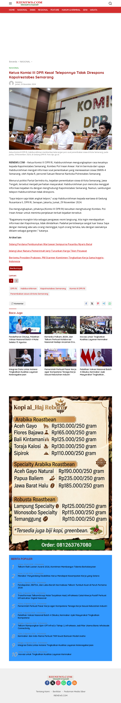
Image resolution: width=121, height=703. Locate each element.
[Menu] (11, 3)
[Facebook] (47, 683)
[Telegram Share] (104, 303)
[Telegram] (69, 683)
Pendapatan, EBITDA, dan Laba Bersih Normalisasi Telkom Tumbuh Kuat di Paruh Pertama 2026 (62, 586)
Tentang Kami (43, 691)
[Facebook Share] (86, 303)
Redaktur (18, 82)
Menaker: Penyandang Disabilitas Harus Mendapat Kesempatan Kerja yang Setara (58, 576)
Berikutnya (15, 268)
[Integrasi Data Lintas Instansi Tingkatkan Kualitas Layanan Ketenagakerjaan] (25, 358)
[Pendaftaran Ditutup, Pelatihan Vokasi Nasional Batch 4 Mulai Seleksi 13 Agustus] (25, 325)
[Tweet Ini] (92, 303)
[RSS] (74, 683)
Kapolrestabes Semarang (53, 288)
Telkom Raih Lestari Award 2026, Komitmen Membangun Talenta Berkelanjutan (57, 566)
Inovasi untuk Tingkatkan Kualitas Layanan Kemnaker (94, 338)
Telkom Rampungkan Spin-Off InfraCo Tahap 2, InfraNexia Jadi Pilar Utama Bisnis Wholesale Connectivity (63, 627)
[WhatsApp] (63, 683)
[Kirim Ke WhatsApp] (110, 303)
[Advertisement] (60, 35)
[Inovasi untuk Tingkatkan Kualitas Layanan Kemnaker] (96, 325)
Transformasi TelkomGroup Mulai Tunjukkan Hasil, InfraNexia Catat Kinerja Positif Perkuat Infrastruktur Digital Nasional (62, 596)
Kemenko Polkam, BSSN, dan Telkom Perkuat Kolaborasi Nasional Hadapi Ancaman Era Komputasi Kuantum (60, 339)
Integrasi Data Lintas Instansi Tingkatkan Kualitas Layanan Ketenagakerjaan (23, 372)
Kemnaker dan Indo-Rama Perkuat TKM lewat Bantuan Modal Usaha (51, 636)
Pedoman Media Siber (75, 691)
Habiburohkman (29, 288)
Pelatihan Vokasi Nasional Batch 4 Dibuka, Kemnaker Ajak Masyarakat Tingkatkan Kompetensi (96, 372)
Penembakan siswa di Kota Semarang (29, 293)
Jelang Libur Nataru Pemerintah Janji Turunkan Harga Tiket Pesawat (48, 250)
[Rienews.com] (29, 3)
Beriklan (57, 691)
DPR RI (13, 288)
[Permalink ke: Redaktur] (11, 83)
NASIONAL (14, 68)
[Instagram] (58, 683)
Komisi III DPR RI (77, 288)
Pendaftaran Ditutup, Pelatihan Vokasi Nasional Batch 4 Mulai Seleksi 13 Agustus (24, 339)
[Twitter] (52, 683)
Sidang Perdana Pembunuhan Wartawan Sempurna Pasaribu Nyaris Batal (50, 244)
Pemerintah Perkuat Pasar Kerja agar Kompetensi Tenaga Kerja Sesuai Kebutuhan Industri (60, 372)
